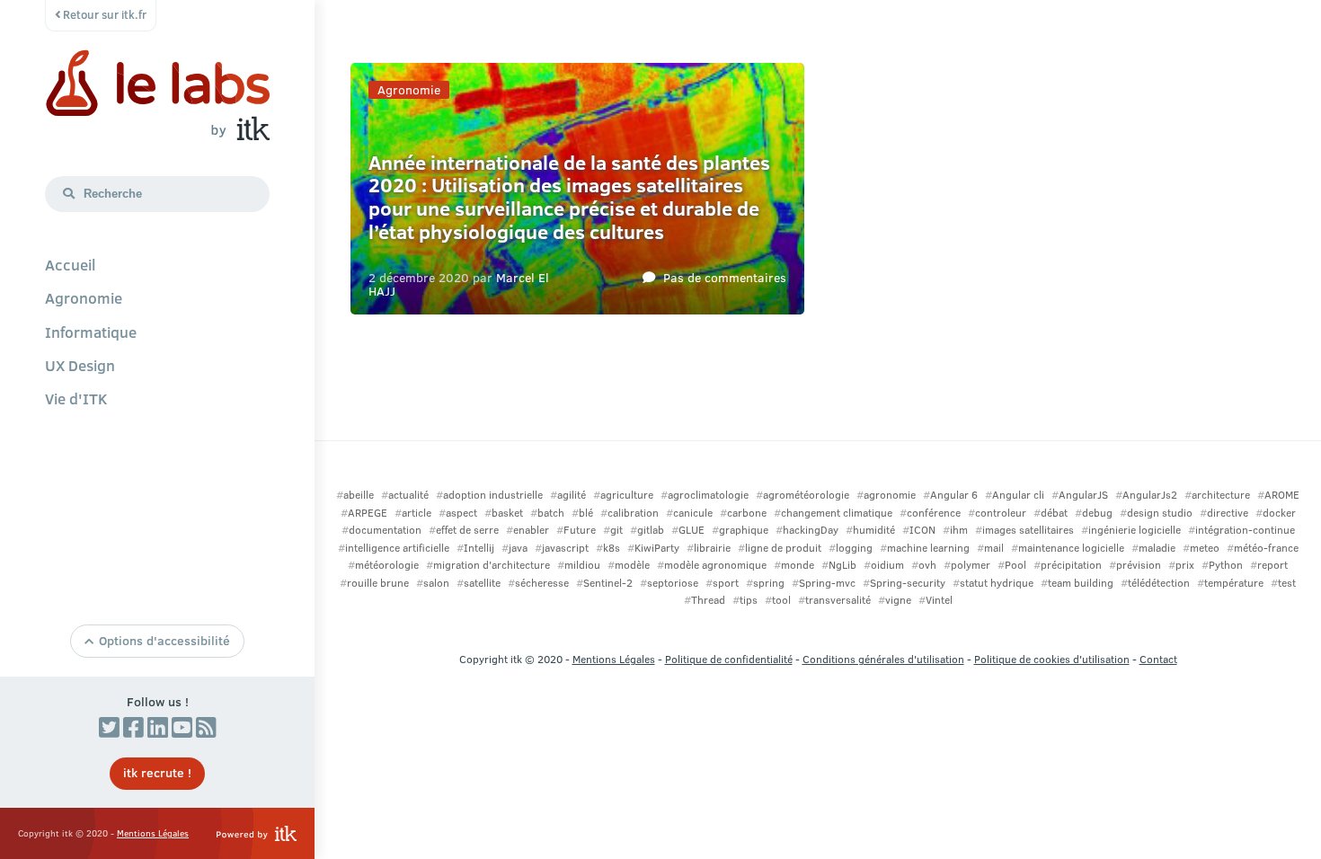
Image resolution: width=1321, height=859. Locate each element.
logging (854, 547)
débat (1054, 512)
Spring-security (907, 582)
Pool (1015, 564)
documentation (385, 529)
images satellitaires (1028, 529)
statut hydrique (996, 582)
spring (769, 582)
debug (1097, 512)
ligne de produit (783, 547)
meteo (1204, 547)
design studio (1159, 512)
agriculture (626, 494)
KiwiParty (656, 547)
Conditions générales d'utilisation (883, 659)
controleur (1000, 512)
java (518, 547)
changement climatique (836, 512)
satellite (482, 582)
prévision (1138, 564)
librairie (712, 547)
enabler (531, 529)
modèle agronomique (715, 564)
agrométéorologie (806, 494)
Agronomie (83, 297)
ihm (959, 529)
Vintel (939, 600)
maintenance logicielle (1071, 547)
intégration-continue (1245, 529)
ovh (927, 564)
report (1272, 564)
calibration (633, 512)
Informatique (91, 331)
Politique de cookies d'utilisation (1052, 659)
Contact (1158, 659)
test (1287, 582)
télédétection (1159, 582)
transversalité (838, 600)
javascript (565, 547)
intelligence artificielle (397, 547)
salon (436, 582)
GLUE (691, 529)
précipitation (1071, 564)
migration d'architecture (491, 564)
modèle (632, 564)
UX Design (80, 365)
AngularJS (1083, 494)
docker (1279, 512)
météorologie (387, 564)
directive (1227, 512)
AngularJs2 (1149, 494)
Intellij (479, 547)
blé (586, 512)
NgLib (842, 564)
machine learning (928, 547)
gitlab (650, 529)
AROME (1281, 494)
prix (1184, 564)
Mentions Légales (153, 833)
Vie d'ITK (76, 398)
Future (579, 529)
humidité (874, 529)
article (416, 512)
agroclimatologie (708, 494)
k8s (611, 547)
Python (1226, 564)
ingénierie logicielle (1134, 529)
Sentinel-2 (608, 582)
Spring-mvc (827, 582)
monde (797, 564)
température (1233, 582)
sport (726, 582)
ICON (922, 529)
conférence (934, 512)
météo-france (1266, 547)
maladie (1157, 547)
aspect (461, 512)
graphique (743, 529)
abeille (358, 494)
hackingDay (810, 529)
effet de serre (467, 529)
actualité (408, 494)
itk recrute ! (157, 772)
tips (749, 600)
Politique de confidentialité (729, 659)
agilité (571, 494)
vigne (898, 600)
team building (1080, 582)
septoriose (672, 582)
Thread (708, 600)
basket (507, 512)
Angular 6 (954, 494)
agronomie (890, 494)
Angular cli (1018, 494)
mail (994, 547)
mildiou (582, 564)
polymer (970, 564)
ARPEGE (367, 512)
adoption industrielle (493, 494)
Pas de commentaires (724, 277)
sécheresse (542, 582)
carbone (747, 512)
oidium (887, 564)
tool (781, 600)
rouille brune (378, 582)
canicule (693, 512)
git (616, 529)
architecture (1221, 494)
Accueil (70, 264)
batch (550, 512)
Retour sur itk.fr (103, 14)
